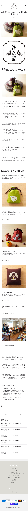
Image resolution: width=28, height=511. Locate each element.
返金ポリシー (14, 482)
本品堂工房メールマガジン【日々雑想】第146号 (11, 435)
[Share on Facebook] (1, 406)
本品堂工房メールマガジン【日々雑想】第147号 (11, 429)
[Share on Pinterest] (8, 406)
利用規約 (14, 481)
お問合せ (14, 479)
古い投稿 (5, 414)
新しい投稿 (22, 414)
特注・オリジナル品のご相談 (14, 477)
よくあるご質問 (14, 470)
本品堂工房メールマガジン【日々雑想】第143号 (11, 452)
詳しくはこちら (5, 219)
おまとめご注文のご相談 (14, 475)
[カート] (25, 5)
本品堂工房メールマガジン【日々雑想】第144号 (11, 446)
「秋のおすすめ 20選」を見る (8, 313)
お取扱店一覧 (14, 472)
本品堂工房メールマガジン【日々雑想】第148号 (11, 423)
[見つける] (23, 5)
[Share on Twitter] (4, 406)
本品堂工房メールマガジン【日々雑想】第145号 (11, 440)
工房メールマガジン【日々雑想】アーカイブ (14, 473)
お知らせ (14, 468)
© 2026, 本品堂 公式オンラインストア (13, 507)
